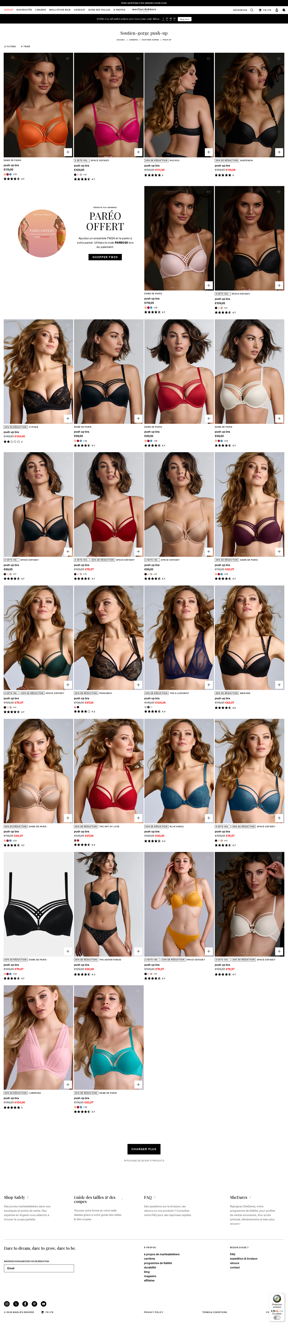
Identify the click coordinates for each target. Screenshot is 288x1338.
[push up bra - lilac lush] (151, 707)
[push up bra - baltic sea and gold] (10, 174)
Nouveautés (24, 10)
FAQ (232, 1254)
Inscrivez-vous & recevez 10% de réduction (26, 1261)
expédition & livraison (244, 1258)
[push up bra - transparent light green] (145, 707)
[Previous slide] (8, 105)
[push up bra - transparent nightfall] (148, 707)
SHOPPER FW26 (105, 257)
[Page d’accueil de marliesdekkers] (144, 10)
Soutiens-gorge (150, 40)
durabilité (150, 1267)
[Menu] (283, 1295)
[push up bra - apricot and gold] (5, 174)
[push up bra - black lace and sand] (75, 840)
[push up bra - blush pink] (78, 175)
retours (234, 1263)
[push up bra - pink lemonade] (75, 707)
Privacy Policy (153, 1312)
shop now (184, 19)
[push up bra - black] (75, 175)
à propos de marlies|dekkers (162, 1254)
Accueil (121, 40)
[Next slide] (68, 105)
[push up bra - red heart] (78, 840)
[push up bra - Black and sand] (78, 707)
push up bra (11, 165)
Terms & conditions (214, 1312)
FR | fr (267, 10)
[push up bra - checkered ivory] (81, 175)
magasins (150, 1276)
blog (147, 1271)
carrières (149, 1258)
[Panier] (284, 10)
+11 (85, 174)
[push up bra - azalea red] (7, 174)
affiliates (149, 1280)
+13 (15, 174)
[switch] (277, 1318)
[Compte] (276, 10)
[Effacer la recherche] (250, 10)
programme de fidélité (158, 1263)
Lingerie (133, 40)
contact (235, 1267)
